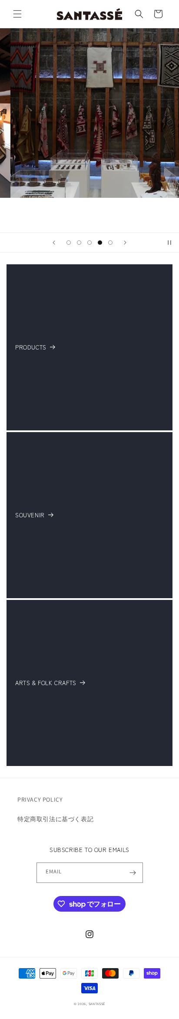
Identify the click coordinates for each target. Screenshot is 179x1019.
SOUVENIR (30, 515)
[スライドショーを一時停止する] (169, 242)
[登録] (133, 872)
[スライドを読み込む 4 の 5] (100, 242)
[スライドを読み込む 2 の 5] (79, 242)
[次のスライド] (125, 242)
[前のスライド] (53, 242)
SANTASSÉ (97, 1004)
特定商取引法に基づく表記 (55, 819)
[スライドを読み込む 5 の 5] (110, 242)
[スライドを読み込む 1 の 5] (68, 242)
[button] (17, 13)
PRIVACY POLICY (40, 799)
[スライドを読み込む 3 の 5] (89, 242)
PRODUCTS (30, 347)
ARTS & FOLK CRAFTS (45, 683)
